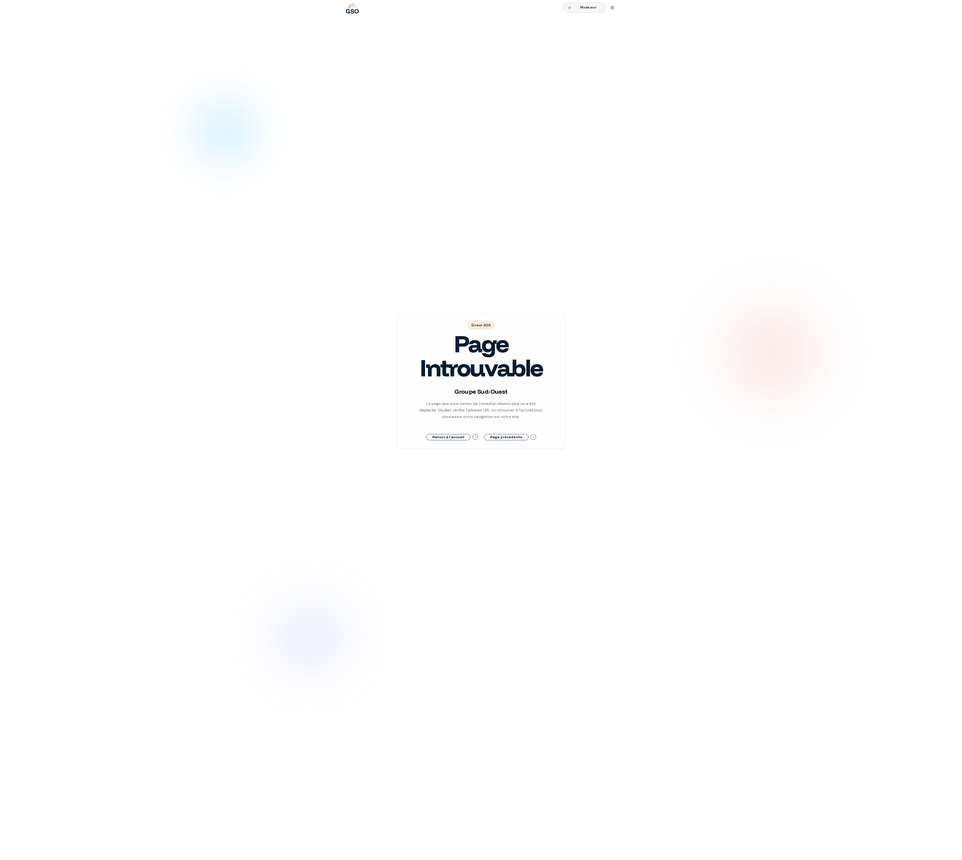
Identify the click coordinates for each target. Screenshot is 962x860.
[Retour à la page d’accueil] (352, 8)
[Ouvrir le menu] (612, 8)
